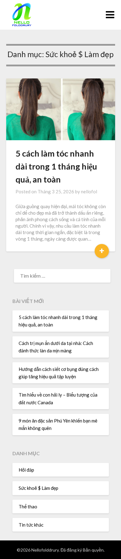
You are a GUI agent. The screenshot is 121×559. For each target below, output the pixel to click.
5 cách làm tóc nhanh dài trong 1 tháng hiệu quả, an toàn (56, 166)
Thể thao (28, 506)
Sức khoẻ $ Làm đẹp (38, 488)
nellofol (89, 191)
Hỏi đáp (26, 470)
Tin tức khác (31, 524)
